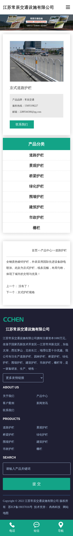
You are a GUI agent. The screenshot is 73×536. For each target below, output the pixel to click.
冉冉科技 (54, 507)
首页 (35, 250)
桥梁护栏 (36, 176)
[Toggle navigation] (68, 7)
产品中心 (46, 250)
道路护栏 (36, 155)
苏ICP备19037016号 (20, 507)
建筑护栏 (36, 207)
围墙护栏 (36, 197)
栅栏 (36, 228)
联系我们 (22, 124)
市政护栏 (36, 217)
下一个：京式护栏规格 (20, 292)
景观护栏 (36, 165)
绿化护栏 (36, 186)
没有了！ (24, 286)
